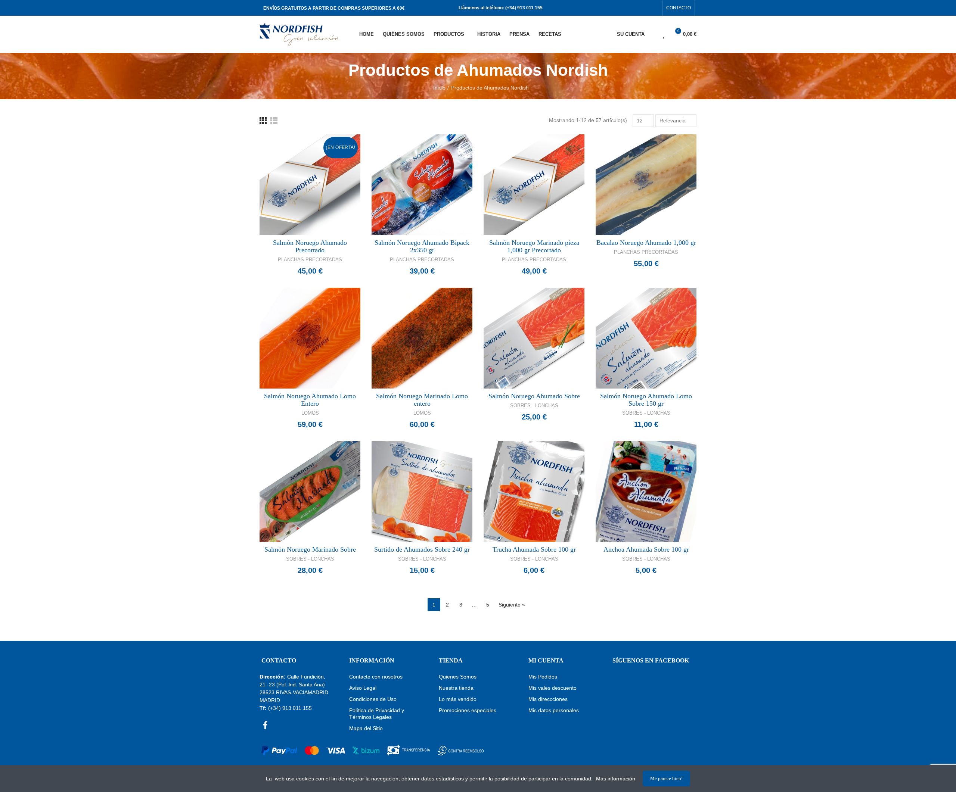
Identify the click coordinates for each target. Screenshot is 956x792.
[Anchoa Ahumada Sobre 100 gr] (646, 491)
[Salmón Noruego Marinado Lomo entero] (422, 338)
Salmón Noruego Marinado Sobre (310, 549)
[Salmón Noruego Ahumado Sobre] (534, 338)
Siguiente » (512, 605)
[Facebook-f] (642, 8)
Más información (615, 779)
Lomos (310, 413)
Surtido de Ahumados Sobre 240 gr (422, 549)
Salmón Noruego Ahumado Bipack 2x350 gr (422, 246)
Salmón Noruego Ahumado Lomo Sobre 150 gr (646, 399)
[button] (678, 8)
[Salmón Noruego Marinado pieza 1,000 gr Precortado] (534, 184)
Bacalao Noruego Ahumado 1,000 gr (646, 242)
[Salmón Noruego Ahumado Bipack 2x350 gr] (422, 184)
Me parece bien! (666, 778)
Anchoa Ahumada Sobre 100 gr (646, 549)
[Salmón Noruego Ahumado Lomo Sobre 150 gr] (646, 338)
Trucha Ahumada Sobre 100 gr (534, 549)
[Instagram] (654, 8)
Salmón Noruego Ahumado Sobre (534, 396)
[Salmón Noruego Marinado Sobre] (310, 491)
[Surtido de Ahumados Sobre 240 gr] (422, 491)
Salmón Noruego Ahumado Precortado (310, 246)
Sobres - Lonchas (534, 405)
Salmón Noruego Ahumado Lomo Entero (310, 399)
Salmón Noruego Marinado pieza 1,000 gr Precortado (534, 246)
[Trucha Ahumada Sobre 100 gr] (534, 491)
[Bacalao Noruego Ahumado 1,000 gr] (646, 184)
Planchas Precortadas (310, 259)
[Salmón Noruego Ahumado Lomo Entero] (310, 338)
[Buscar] (651, 34)
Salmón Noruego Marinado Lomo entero (422, 399)
